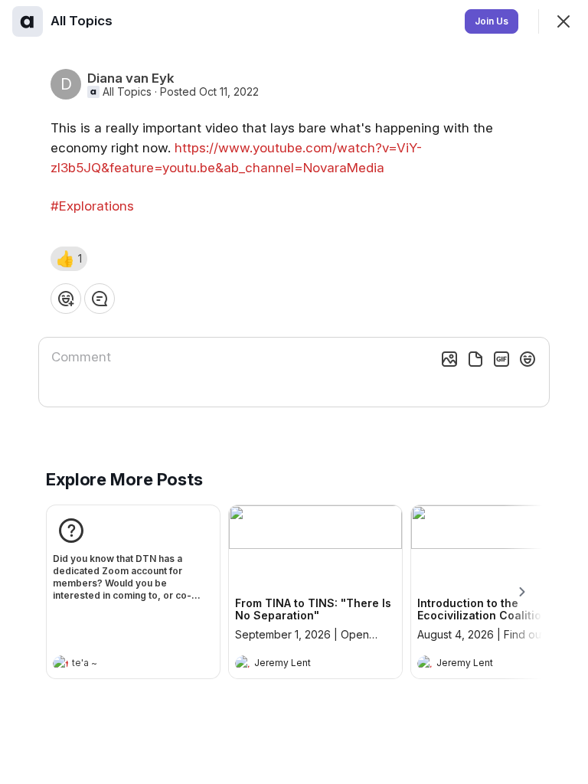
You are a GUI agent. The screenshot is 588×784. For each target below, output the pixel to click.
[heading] (118, 664)
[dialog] (294, 392)
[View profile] (60, 663)
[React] (65, 298)
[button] (69, 259)
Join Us (491, 21)
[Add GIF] (501, 359)
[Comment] (99, 298)
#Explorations (92, 206)
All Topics (127, 92)
